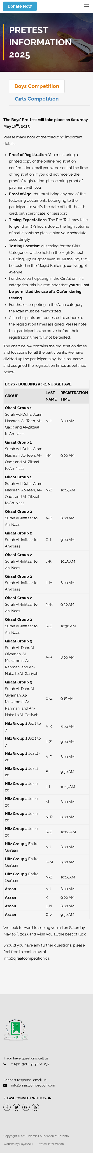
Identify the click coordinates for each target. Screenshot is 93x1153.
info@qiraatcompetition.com (33, 1085)
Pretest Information (51, 1144)
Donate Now (20, 6)
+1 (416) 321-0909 (24, 1064)
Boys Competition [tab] (36, 86)
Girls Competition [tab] (37, 99)
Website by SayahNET (18, 1144)
